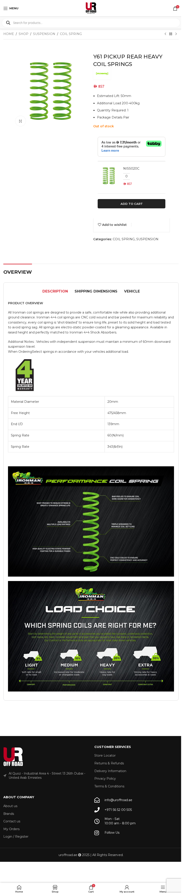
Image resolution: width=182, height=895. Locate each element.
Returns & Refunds (109, 763)
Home (8, 34)
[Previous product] (165, 34)
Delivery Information (110, 771)
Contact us (11, 821)
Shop (23, 34)
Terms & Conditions (109, 786)
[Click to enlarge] (21, 121)
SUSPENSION (44, 34)
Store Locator (105, 755)
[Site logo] (91, 8)
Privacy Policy (105, 779)
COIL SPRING (71, 34)
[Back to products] (170, 34)
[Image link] (13, 757)
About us (10, 806)
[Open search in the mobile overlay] (91, 22)
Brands (8, 814)
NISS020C (131, 168)
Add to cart (132, 203)
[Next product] (176, 34)
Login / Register (15, 837)
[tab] (55, 291)
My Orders (11, 829)
